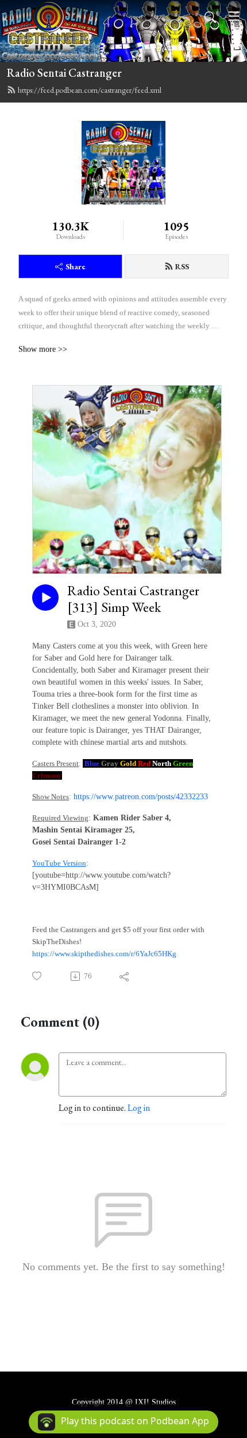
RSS (182, 266)
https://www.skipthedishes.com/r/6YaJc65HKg (104, 953)
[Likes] (37, 976)
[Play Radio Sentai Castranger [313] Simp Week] (45, 597)
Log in (139, 1108)
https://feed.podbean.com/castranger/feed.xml (89, 90)
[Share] (125, 976)
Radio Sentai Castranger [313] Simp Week (133, 599)
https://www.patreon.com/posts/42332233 (141, 796)
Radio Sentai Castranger (64, 72)
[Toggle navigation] (234, 16)
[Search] (210, 16)
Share (75, 266)
